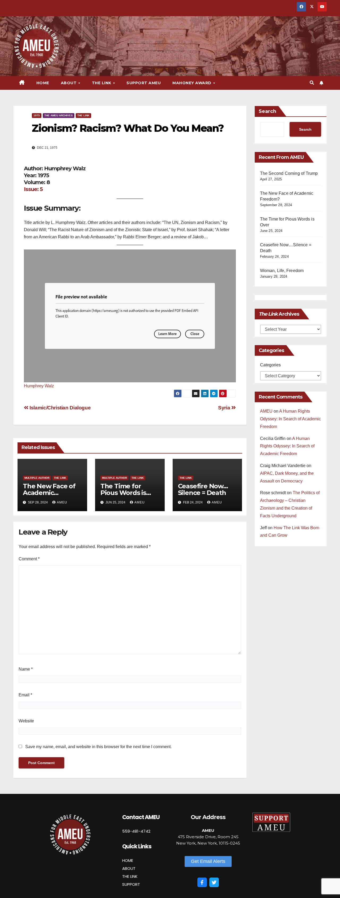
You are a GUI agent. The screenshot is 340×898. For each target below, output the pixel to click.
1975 (36, 115)
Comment (29, 559)
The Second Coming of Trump (289, 173)
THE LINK (130, 876)
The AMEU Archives (58, 115)
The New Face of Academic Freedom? (49, 492)
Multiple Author (36, 477)
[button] (312, 83)
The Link (83, 115)
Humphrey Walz (39, 386)
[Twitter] (214, 882)
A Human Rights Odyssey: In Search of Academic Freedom (290, 419)
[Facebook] (202, 882)
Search (267, 111)
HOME (127, 860)
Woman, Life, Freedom (282, 270)
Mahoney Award (192, 83)
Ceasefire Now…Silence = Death (203, 489)
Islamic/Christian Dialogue (59, 407)
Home (42, 83)
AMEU (62, 502)
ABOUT (128, 868)
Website (26, 721)
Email (25, 695)
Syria (224, 407)
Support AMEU (143, 83)
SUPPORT (131, 884)
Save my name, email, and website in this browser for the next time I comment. (98, 746)
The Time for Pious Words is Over (123, 492)
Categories (270, 365)
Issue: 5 (33, 189)
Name (26, 669)
